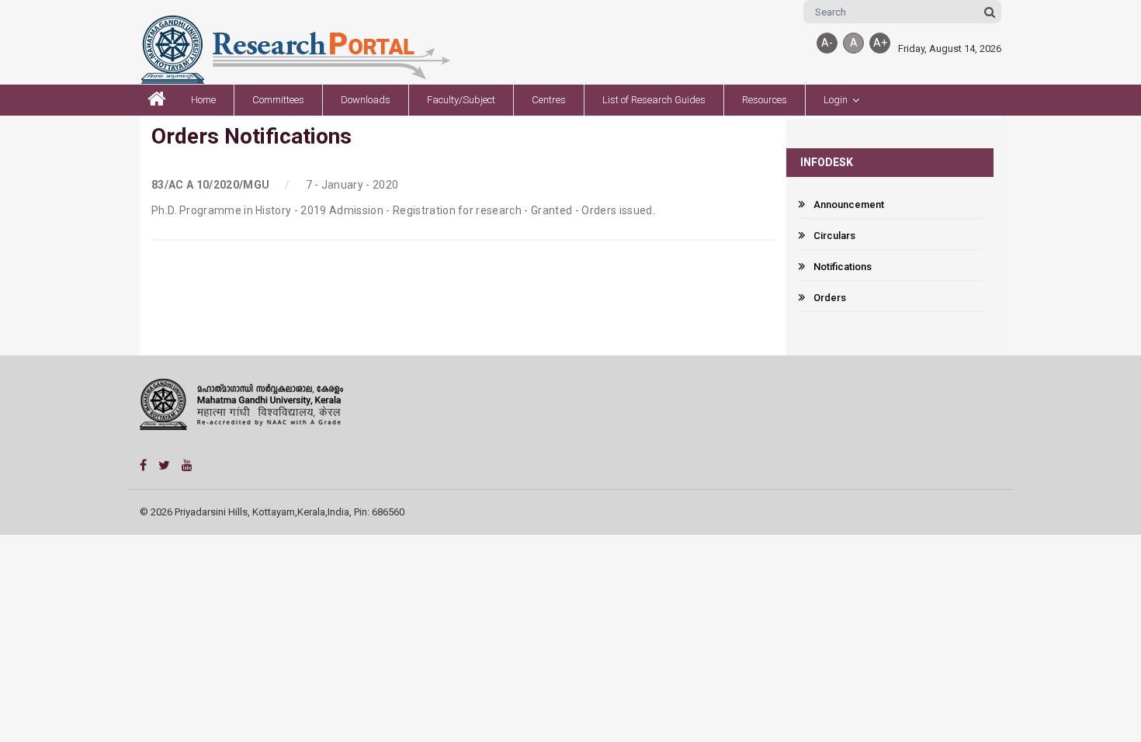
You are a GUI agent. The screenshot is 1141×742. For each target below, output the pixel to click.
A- (827, 42)
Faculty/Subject (461, 100)
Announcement (848, 204)
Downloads (365, 100)
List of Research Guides (654, 100)
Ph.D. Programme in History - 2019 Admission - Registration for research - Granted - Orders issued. (403, 210)
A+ (880, 42)
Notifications (842, 266)
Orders (829, 297)
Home (203, 100)
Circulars (834, 235)
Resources (764, 100)
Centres (549, 100)
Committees (278, 100)
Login (836, 100)
